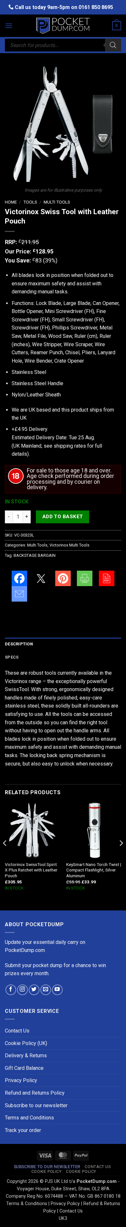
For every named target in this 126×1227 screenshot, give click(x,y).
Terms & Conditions (26, 1203)
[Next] (121, 855)
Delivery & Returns (26, 1055)
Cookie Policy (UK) (26, 1043)
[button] (9, 25)
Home (11, 201)
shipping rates (70, 446)
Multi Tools (57, 201)
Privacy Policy (21, 1080)
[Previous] (5, 855)
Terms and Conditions (29, 1118)
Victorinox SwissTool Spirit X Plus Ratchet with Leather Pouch (31, 870)
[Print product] (84, 578)
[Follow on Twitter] (34, 989)
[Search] (113, 45)
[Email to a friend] (19, 594)
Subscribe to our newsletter (36, 1105)
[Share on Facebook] (19, 578)
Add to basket (62, 516)
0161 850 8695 (96, 7)
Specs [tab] (11, 657)
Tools (30, 201)
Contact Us (17, 1031)
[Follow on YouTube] (57, 989)
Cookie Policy (46, 1171)
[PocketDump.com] (63, 25)
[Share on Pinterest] (63, 578)
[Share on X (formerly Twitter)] (41, 578)
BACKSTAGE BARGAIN (35, 555)
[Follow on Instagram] (22, 989)
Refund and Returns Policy (35, 1093)
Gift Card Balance (24, 1068)
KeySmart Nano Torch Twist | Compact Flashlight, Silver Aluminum (93, 870)
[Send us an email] (45, 989)
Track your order (23, 1130)
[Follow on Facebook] (10, 989)
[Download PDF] (106, 578)
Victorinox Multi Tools (69, 545)
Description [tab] (19, 644)
